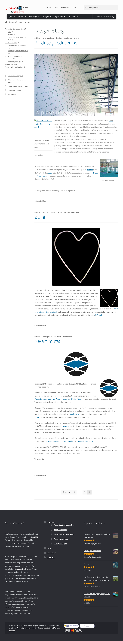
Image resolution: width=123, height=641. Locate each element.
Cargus (37, 417)
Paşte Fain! (12, 94)
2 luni (39, 217)
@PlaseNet (99, 315)
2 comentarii (67, 337)
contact (66, 426)
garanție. (21, 569)
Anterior (66, 492)
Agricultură (59, 17)
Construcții (33, 17)
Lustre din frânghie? (15, 76)
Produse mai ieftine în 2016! (18, 86)
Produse (48, 7)
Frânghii (46, 17)
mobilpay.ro (74, 414)
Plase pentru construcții (64, 534)
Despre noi (65, 7)
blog (20, 22)
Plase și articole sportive (44, 399)
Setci (50, 173)
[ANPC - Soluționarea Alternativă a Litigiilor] (71, 626)
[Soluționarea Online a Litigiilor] (87, 626)
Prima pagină (12, 22)
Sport (10, 17)
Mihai (60, 38)
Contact (74, 7)
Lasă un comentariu (71, 38)
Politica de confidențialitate (42, 628)
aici (28, 546)
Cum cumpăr (68, 441)
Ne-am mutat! (48, 341)
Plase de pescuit (62, 399)
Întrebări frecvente (85, 441)
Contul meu (74, 17)
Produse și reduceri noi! (57, 43)
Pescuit (20, 17)
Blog (56, 7)
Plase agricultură (61, 539)
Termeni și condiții (52, 441)
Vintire (90, 169)
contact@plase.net (19, 543)
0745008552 (33, 537)
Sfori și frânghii (77, 399)
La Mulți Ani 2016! (14, 90)
